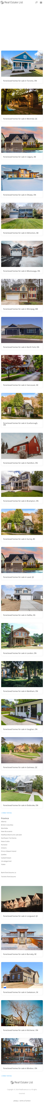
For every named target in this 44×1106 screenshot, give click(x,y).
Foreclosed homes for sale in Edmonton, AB (20, 233)
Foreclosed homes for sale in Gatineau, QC (20, 767)
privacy (16, 1101)
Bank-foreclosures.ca (8, 872)
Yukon (3, 864)
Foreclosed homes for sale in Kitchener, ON (20, 1030)
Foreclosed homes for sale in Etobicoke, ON (20, 805)
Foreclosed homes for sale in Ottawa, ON (19, 195)
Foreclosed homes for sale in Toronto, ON (20, 81)
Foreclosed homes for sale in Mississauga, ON (21, 271)
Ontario (4, 848)
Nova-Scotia (5, 841)
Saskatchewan (6, 858)
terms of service (25, 1101)
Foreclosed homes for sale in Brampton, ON (20, 501)
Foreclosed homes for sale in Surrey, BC (19, 539)
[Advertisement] (22, 27)
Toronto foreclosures (8, 877)
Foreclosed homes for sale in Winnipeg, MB (20, 309)
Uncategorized (6, 861)
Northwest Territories (8, 838)
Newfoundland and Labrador (11, 835)
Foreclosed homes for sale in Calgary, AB (19, 157)
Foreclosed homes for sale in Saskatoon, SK (20, 992)
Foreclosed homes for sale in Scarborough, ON (20, 424)
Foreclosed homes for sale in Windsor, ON (20, 1068)
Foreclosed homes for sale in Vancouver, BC (20, 385)
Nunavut (4, 845)
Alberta (3, 822)
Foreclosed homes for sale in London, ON (19, 653)
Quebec (4, 854)
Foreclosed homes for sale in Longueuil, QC (20, 916)
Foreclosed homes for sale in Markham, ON (20, 691)
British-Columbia (7, 825)
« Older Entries (6, 813)
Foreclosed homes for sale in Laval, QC (18, 577)
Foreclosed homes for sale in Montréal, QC (20, 119)
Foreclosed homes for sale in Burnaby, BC (20, 954)
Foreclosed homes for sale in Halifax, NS (19, 615)
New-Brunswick (6, 831)
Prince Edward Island (8, 851)
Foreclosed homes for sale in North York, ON (21, 347)
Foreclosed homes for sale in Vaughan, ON (20, 729)
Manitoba (4, 828)
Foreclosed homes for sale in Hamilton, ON (20, 463)
